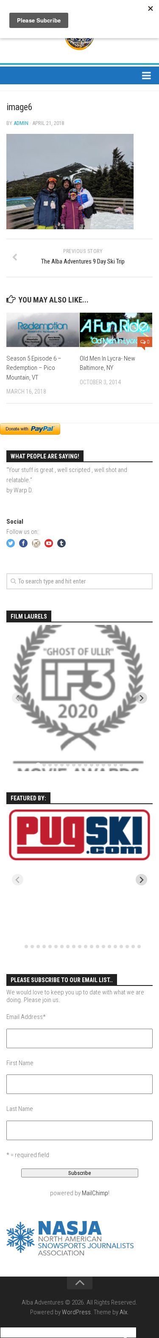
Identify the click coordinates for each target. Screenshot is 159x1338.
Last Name (19, 1109)
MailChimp (95, 1193)
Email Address (26, 1017)
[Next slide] (141, 698)
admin (21, 123)
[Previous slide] (17, 698)
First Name (19, 1063)
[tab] (38, 765)
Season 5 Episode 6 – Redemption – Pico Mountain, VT (33, 368)
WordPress (76, 1312)
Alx (123, 1312)
